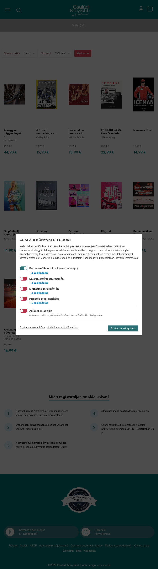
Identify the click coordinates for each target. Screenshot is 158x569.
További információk (127, 258)
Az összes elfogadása (123, 328)
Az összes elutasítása (32, 327)
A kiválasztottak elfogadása (62, 327)
